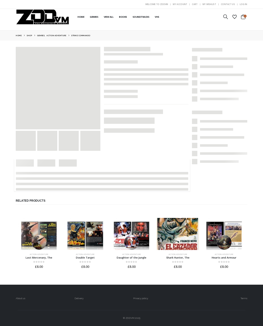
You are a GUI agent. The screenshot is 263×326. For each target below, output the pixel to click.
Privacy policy (140, 298)
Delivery (79, 298)
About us (20, 298)
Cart (195, 4)
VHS (157, 16)
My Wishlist (209, 4)
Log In (243, 4)
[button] (225, 16)
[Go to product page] (39, 234)
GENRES (94, 16)
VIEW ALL (108, 16)
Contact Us (228, 4)
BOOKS (123, 16)
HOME (80, 16)
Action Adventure (39, 254)
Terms (244, 298)
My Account (180, 4)
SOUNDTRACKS (141, 16)
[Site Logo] (42, 17)
